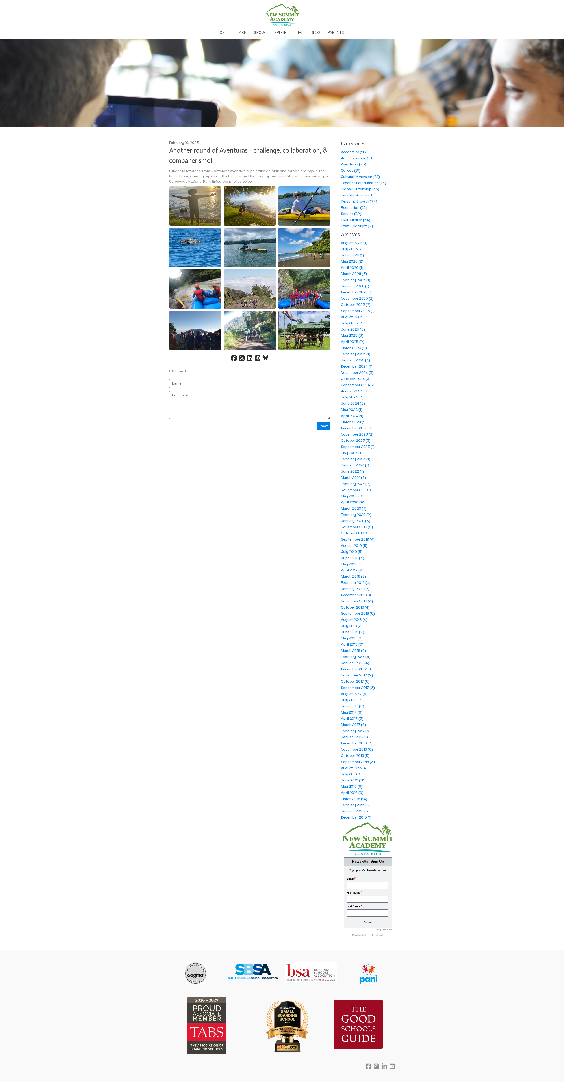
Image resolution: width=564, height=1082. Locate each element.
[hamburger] (149, 7)
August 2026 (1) (354, 242)
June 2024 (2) (353, 403)
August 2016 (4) (354, 768)
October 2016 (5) (355, 755)
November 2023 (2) (357, 434)
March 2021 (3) (353, 477)
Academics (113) (354, 152)
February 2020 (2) (356, 514)
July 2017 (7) (352, 700)
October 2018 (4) (355, 607)
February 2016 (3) (355, 805)
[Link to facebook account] (368, 1066)
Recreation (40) (354, 207)
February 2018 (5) (355, 656)
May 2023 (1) (351, 453)
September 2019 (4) (358, 539)
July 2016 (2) (352, 774)
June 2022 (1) (352, 471)
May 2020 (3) (352, 496)
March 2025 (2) (354, 348)
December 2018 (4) (356, 595)
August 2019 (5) (354, 545)
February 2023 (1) (355, 459)
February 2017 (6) (355, 731)
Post (324, 426)
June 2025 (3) (353, 329)
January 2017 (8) (355, 737)
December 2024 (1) (356, 366)
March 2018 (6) (353, 650)
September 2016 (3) (358, 761)
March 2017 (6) (353, 724)
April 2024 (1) (352, 415)
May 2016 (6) (351, 786)
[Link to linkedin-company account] (384, 1066)
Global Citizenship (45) (360, 189)
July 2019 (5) (352, 551)
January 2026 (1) (355, 286)
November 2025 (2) (357, 298)
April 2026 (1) (352, 267)
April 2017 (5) (352, 718)
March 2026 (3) (354, 273)
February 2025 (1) (355, 354)
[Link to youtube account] (392, 1066)
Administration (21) (357, 158)
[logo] (282, 15)
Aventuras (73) (353, 164)
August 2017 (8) (354, 693)
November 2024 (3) (357, 372)
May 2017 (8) (351, 712)
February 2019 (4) (355, 582)
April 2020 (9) (352, 502)
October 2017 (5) (355, 681)
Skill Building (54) (355, 220)
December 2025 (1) (356, 292)
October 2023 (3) (356, 440)
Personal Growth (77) (359, 201)
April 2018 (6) (352, 644)
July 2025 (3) (352, 323)
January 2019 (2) (355, 588)
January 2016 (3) (355, 811)
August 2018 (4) (354, 619)
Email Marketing (360, 935)
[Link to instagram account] (376, 1066)
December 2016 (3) (357, 743)
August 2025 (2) (354, 317)
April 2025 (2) (352, 341)
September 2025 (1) (358, 310)
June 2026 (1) (352, 255)
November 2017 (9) (357, 675)
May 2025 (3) (352, 335)
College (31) (350, 170)
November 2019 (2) (357, 527)
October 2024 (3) (356, 378)
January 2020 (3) (355, 520)
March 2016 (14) (354, 798)
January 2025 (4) (355, 360)
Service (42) (351, 213)
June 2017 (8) (352, 706)
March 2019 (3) (353, 576)
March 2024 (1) (353, 422)
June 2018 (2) (352, 632)
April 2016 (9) (352, 792)
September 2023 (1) (358, 446)
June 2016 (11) (352, 780)
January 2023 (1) (355, 465)
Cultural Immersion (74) (360, 176)
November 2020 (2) (357, 490)
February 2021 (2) (355, 483)
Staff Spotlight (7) (357, 226)
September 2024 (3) (358, 385)
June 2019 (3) (352, 558)
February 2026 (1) (355, 280)
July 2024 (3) (352, 397)
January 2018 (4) (355, 663)
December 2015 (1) (356, 817)
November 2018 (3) (357, 601)
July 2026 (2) (352, 249)
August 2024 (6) (354, 391)
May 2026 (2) (352, 261)
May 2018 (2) (351, 638)
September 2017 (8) (358, 687)
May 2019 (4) (351, 564)
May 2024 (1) (351, 409)
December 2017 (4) (356, 669)
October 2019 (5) (355, 533)
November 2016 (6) (357, 749)
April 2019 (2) (352, 570)
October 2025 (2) (356, 304)
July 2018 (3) (352, 626)
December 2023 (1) (356, 428)
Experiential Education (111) (363, 182)
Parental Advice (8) (357, 195)
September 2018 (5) (358, 613)
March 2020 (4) (354, 508)
